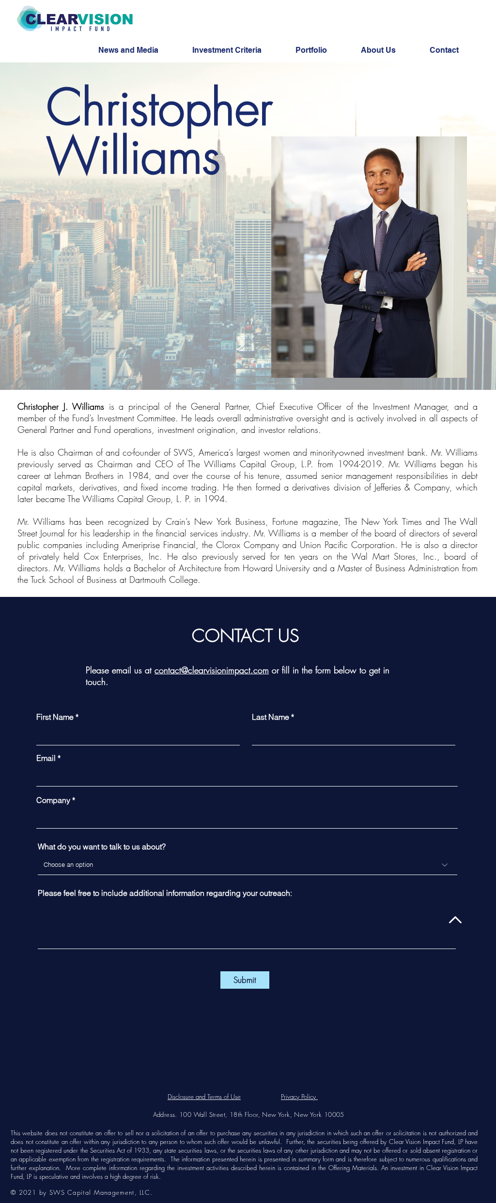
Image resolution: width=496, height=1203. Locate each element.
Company (53, 800)
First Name (55, 717)
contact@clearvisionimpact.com (212, 670)
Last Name (270, 717)
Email (46, 758)
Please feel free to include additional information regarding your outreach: (165, 893)
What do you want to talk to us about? (102, 846)
